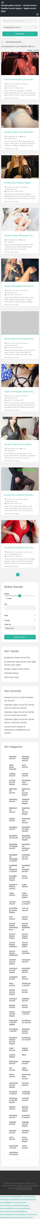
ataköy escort (11, 552)
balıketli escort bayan (25, 801)
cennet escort (12, 903)
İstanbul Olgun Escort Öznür (16, 669)
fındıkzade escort (26, 984)
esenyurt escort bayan (13, 970)
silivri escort (12, 1075)
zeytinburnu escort (13, 1153)
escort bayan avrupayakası (13, 926)
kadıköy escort (25, 1000)
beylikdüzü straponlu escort (13, 868)
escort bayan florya (12, 936)
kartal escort (25, 1006)
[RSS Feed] (34, 46)
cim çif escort (25, 909)
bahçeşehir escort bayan (26, 792)
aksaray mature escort (25, 758)
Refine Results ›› (20, 637)
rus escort (12, 1069)
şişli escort (10, 1199)
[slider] (19, 595)
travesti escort (12, 1132)
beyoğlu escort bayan (13, 878)
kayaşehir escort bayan (13, 1022)
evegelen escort (13, 978)
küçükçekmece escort (26, 1031)
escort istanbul (26, 952)
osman (8, 88)
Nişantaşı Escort (13, 1062)
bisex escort (25, 877)
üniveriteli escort (13, 1147)
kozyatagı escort (13, 1030)
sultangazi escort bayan (13, 1100)
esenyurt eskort (12, 1205)
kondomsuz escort (26, 1021)
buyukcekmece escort (13, 886)
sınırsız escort (25, 1084)
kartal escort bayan (12, 1014)
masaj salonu (25, 1049)
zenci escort (25, 1147)
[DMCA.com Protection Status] (23, 1188)
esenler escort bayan (12, 962)
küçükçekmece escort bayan (13, 1041)
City (5, 604)
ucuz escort (12, 1138)
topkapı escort (12, 1123)
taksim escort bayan (25, 1109)
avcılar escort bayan (22, 84)
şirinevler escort (26, 1217)
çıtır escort (12, 918)
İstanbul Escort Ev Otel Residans (18, 697)
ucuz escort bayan (25, 1139)
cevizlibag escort (26, 903)
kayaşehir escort (26, 1013)
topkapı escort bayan (25, 1124)
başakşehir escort (13, 810)
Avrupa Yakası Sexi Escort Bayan (20, 132)
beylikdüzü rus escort (26, 857)
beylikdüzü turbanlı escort (26, 868)
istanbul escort (13, 1000)
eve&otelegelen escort (26, 970)
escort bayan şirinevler (13, 953)
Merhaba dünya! (11, 673)
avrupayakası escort (11, 86)
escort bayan (25, 918)
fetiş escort (12, 984)
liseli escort (12, 1049)
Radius (6, 594)
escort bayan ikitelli (25, 936)
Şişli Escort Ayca (11, 677)
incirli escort (25, 991)
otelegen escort (26, 1062)
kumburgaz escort (26, 1039)
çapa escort (25, 885)
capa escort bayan (25, 895)
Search (21, 34)
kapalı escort (12, 1006)
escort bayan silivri (25, 944)
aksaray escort (13, 757)
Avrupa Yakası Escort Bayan (18, 444)
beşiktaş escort (13, 828)
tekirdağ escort (13, 1116)
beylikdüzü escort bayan (26, 838)
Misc (24, 1055)
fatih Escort (25, 978)
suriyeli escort (25, 1099)
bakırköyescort (13, 800)
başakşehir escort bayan (26, 811)
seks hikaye (25, 1069)
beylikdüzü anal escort (26, 829)
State (6, 615)
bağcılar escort (12, 1202)
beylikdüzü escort (13, 837)
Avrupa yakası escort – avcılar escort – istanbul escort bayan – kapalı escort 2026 (19, 8)
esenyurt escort (26, 961)
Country (7, 620)
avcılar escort (11, 84)
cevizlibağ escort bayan (13, 910)
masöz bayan (12, 1056)
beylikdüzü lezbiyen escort (26, 847)
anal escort (25, 766)
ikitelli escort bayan (12, 992)
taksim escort (12, 1108)
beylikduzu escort (21, 1196)
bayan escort (12, 819)
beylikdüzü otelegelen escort (13, 858)
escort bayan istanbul (13, 944)
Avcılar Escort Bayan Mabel (17, 183)
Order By (7, 624)
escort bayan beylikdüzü (26, 926)
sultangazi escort (26, 1093)
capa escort (12, 894)
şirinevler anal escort (26, 1076)
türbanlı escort (25, 1132)
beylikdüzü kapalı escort (13, 846)
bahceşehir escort (13, 791)
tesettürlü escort (26, 1116)
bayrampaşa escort (26, 820)
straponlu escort (13, 1093)
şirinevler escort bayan (13, 1085)
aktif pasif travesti (12, 767)
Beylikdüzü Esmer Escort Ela (17, 657)
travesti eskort (11, 1211)
